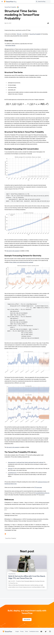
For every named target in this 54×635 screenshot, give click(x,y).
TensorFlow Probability (34, 34)
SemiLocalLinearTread (30, 462)
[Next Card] (27, 572)
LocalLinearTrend (20, 462)
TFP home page (38, 487)
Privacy (22, 631)
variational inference (42, 482)
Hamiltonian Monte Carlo (11, 483)
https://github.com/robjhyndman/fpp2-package (21, 262)
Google (17, 631)
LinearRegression (12, 472)
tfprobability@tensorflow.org (42, 493)
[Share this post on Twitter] (48, 23)
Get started (27, 619)
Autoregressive (11, 462)
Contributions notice (34, 631)
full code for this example (13, 250)
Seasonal (10, 468)
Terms (26, 631)
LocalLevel (40, 462)
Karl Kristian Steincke (10, 45)
